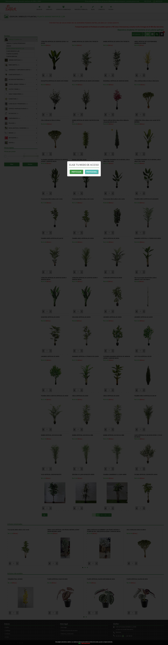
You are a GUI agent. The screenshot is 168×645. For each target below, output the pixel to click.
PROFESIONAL (91, 172)
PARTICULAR (76, 172)
